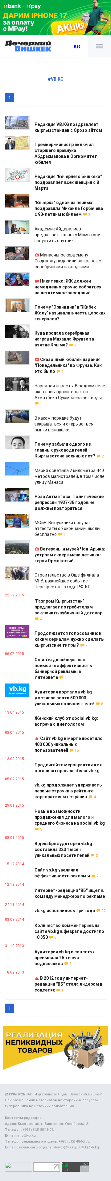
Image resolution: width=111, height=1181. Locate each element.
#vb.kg (56, 79)
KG (77, 47)
